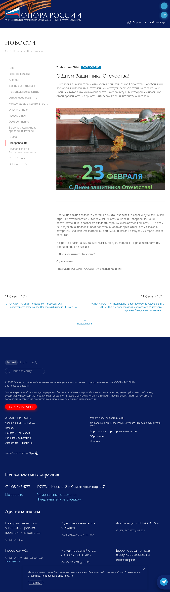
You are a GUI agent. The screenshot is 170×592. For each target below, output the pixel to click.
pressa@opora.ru (14, 561)
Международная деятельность (28, 103)
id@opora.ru (14, 495)
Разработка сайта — (20, 453)
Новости (17, 51)
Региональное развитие (24, 91)
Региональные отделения (57, 495)
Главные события (20, 73)
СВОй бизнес (17, 158)
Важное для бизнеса (22, 85)
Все (11, 67)
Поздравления (35, 51)
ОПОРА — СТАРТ (19, 164)
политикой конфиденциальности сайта (51, 575)
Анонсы (14, 79)
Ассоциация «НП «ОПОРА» (20, 423)
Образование (97, 436)
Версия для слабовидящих (149, 22)
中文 (34, 362)
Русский (11, 362)
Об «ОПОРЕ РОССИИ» (18, 418)
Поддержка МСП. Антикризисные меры (22, 150)
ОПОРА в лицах (18, 109)
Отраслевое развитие (23, 97)
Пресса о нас (17, 115)
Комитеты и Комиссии (17, 433)
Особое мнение (19, 121)
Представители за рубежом (59, 499)
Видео (13, 136)
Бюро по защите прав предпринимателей (22, 129)
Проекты (95, 441)
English (24, 362)
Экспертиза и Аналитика (19, 443)
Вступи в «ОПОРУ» (21, 406)
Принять (35, 582)
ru (164, 15)
